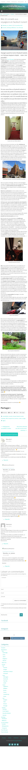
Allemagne (5, 676)
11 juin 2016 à (5, 470)
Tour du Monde (4, 731)
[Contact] (15, 744)
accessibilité (5, 416)
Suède (4, 682)
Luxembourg (6, 693)
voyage (23, 418)
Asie (3, 650)
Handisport (4, 717)
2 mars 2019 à (8, 525)
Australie (5, 708)
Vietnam (4, 659)
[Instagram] (12, 744)
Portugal (5, 704)
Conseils (12, 14)
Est (3, 665)
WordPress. (19, 739)
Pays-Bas (5, 680)
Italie (4, 700)
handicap (3, 418)
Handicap (9, 27)
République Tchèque (8, 670)
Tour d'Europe (20, 27)
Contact (8, 1)
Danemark (5, 678)
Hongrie (5, 668)
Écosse (4, 689)
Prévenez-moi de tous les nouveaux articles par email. (14, 607)
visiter (20, 418)
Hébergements (5, 725)
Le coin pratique (6, 14)
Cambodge (5, 651)
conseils (10, 416)
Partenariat (14, 1)
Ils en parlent (21, 1)
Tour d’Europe (10, 59)
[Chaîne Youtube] (18, 744)
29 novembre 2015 (18, 25)
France (4, 691)
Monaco (5, 703)
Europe (14, 416)
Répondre (6, 459)
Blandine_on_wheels (7, 25)
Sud (3, 697)
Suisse (4, 695)
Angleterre (5, 685)
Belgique (5, 687)
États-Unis (4, 661)
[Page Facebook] (10, 744)
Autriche (5, 666)
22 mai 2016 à (8, 440)
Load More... (6, 637)
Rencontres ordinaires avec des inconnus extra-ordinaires (21, 428)
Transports (4, 727)
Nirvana (14, 739)
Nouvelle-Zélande (7, 712)
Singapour (5, 657)
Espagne (5, 698)
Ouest (4, 684)
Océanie (3, 706)
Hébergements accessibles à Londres (6, 427)
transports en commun (13, 418)
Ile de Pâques (6, 710)
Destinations (4, 648)
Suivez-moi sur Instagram (18, 637)
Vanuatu (4, 714)
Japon (4, 655)
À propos (3, 1)
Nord (4, 674)
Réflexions (13, 27)
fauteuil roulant (20, 416)
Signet (4, 420)
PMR (7, 418)
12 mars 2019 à (6, 554)
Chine (4, 653)
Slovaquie (5, 672)
